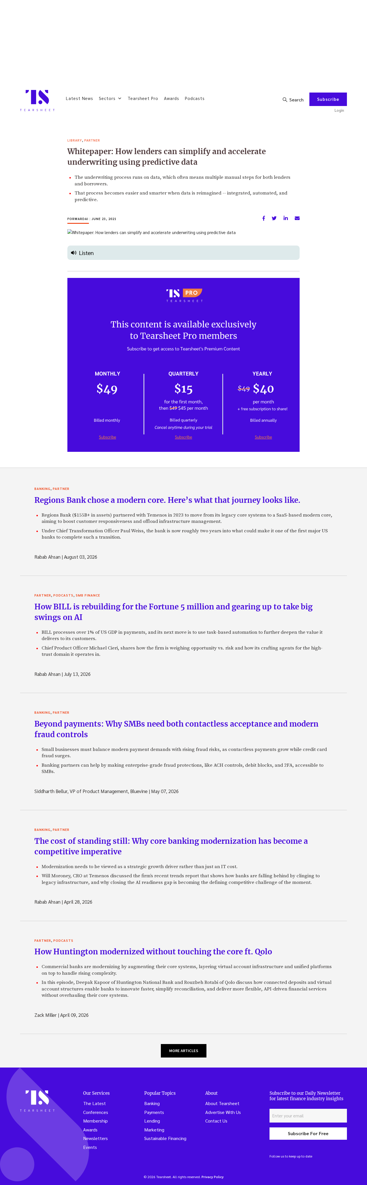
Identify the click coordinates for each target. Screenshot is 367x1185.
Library (74, 140)
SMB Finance (88, 595)
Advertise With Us (223, 1112)
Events (90, 1147)
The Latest (94, 1103)
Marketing (154, 1130)
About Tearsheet (222, 1103)
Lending (152, 1121)
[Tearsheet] (37, 100)
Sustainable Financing (165, 1138)
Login (339, 110)
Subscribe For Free (308, 1133)
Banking (42, 488)
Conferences (95, 1112)
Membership (95, 1121)
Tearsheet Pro (143, 98)
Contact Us (216, 1121)
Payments (154, 1112)
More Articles (183, 1050)
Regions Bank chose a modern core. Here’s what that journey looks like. (167, 500)
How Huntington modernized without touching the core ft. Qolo (153, 951)
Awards (171, 98)
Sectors (107, 98)
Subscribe (328, 99)
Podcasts (195, 98)
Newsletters (95, 1138)
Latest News (79, 98)
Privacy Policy (213, 1176)
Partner (92, 140)
